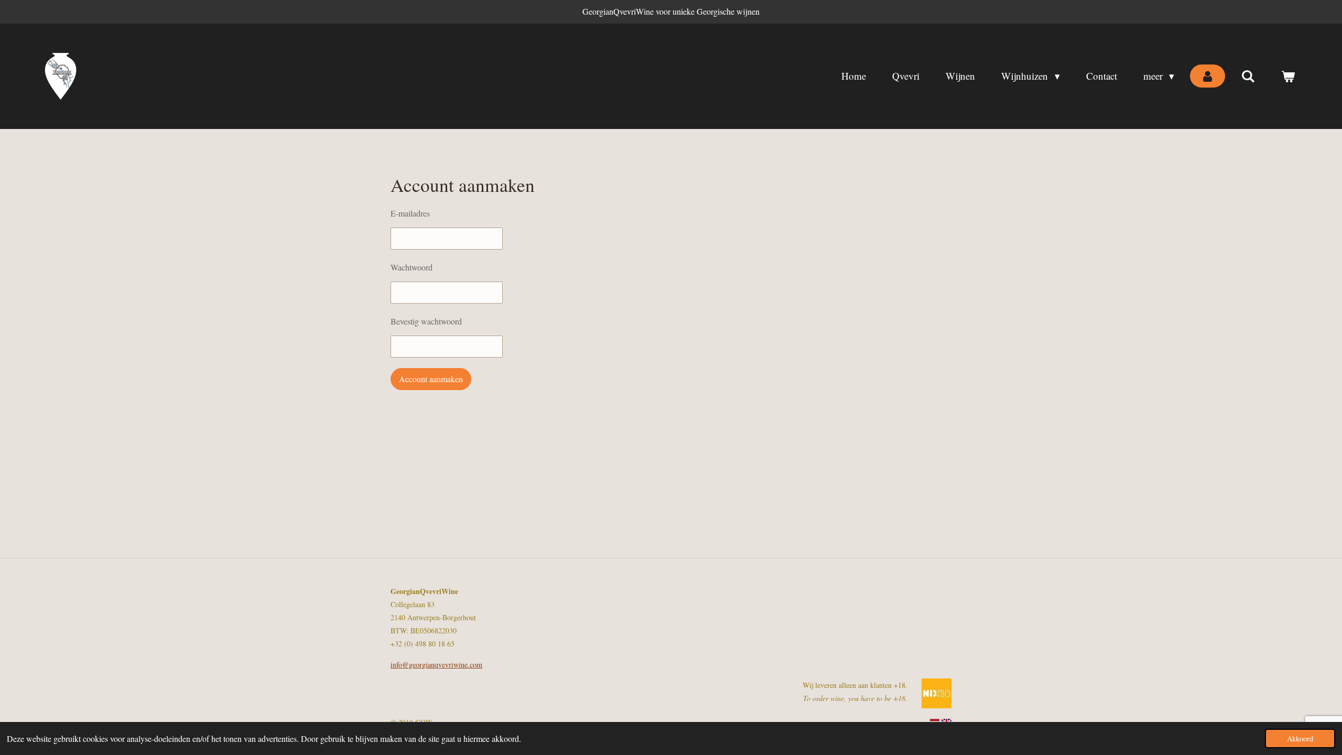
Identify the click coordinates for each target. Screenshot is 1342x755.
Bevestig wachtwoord (426, 321)
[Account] (1207, 76)
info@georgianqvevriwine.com (436, 665)
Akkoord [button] (1300, 738)
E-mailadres (410, 213)
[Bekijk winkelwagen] (1287, 76)
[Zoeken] (1247, 76)
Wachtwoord (411, 267)
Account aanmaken (431, 378)
